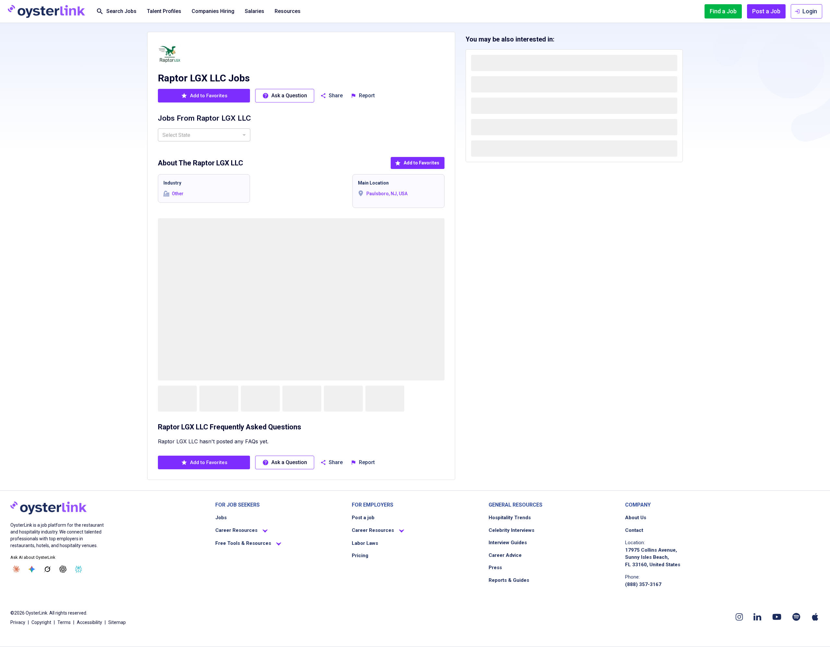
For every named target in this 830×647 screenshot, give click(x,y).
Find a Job (723, 11)
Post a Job (766, 11)
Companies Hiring (213, 11)
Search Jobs (121, 11)
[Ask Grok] (47, 569)
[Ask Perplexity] (78, 569)
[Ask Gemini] (32, 569)
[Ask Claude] (16, 569)
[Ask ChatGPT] (63, 569)
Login (809, 11)
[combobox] (204, 134)
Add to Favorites (421, 162)
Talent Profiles (164, 11)
